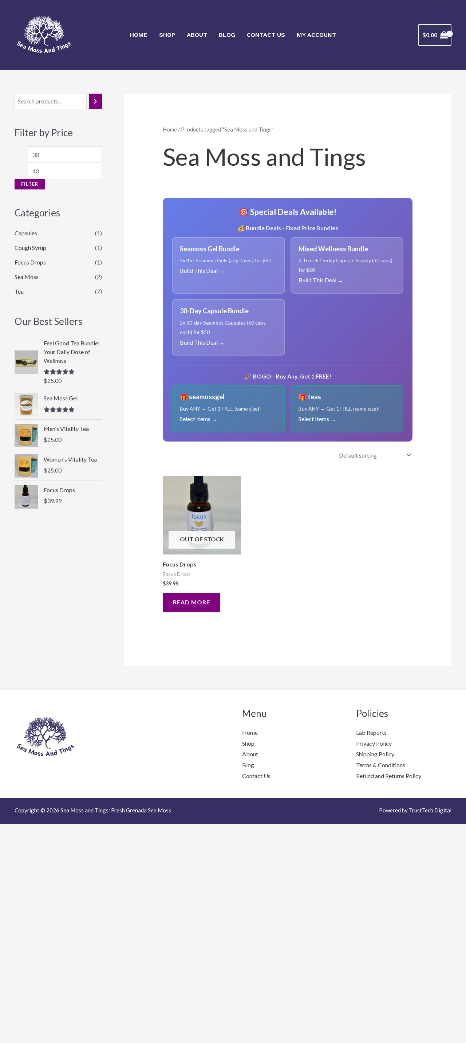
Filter (29, 159)
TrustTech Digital (430, 810)
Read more (191, 602)
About (197, 34)
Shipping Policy (375, 753)
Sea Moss (27, 254)
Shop (167, 34)
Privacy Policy (374, 743)
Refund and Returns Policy (388, 775)
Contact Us (266, 34)
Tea (19, 268)
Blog (227, 34)
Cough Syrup (30, 224)
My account (316, 34)
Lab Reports (371, 732)
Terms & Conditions (380, 764)
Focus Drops (30, 239)
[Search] (95, 101)
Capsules (26, 210)
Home (138, 34)
